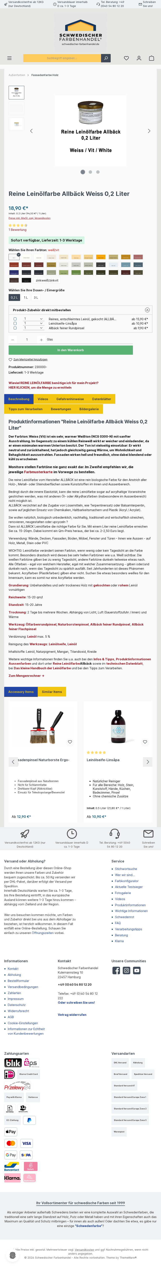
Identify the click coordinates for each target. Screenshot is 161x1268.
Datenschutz (17, 1005)
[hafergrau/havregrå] (51, 257)
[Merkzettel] (126, 58)
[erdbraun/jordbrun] (138, 272)
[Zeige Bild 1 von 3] (82, 172)
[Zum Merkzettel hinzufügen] (70, 742)
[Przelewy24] (17, 1086)
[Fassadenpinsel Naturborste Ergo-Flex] (43, 727)
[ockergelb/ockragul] (125, 257)
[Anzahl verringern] (13, 340)
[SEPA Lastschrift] (26, 1155)
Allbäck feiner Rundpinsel (66, 328)
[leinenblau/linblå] (125, 265)
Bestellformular (18, 981)
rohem (123, 585)
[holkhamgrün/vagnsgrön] (100, 272)
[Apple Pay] (10, 1132)
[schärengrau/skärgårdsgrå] (88, 265)
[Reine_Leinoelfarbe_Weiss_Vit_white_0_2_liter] (90, 130)
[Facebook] (116, 970)
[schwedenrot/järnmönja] (26, 265)
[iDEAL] (9, 1074)
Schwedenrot (124, 917)
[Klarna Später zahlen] (12, 1178)
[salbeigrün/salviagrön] (63, 272)
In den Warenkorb (70, 350)
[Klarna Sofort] (30, 1166)
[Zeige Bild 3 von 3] (98, 172)
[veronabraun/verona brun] (14, 280)
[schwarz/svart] (26, 280)
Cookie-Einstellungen (23, 1023)
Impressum (16, 999)
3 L (36, 297)
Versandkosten (84, 1249)
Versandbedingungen (23, 987)
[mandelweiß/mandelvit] (26, 257)
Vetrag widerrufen (72, 1014)
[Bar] (23, 1109)
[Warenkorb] (151, 58)
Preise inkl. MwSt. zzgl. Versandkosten (30, 218)
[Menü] (9, 58)
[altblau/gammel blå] (138, 265)
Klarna (119, 941)
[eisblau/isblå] (113, 265)
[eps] (31, 1063)
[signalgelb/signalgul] (100, 257)
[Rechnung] (10, 1109)
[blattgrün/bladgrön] (88, 272)
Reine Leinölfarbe (66, 663)
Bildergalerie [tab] (89, 409)
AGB (11, 1017)
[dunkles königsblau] (26, 272)
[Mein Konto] (139, 58)
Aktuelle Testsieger (129, 887)
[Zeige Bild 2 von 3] (90, 172)
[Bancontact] (11, 1166)
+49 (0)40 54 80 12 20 (75, 984)
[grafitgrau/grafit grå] (100, 265)
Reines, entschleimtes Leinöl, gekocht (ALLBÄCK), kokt (82, 319)
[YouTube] (137, 970)
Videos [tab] (43, 399)
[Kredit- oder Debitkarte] (18, 1143)
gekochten (101, 585)
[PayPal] (29, 1120)
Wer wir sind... (125, 875)
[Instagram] (126, 970)
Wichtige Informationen (131, 911)
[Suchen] (106, 58)
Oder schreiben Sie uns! (76, 1002)
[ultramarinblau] (14, 272)
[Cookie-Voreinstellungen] (12, 1255)
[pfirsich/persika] (76, 257)
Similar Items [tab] (52, 692)
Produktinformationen (130, 905)
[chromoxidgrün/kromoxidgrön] (76, 272)
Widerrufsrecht (18, 1011)
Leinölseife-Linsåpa (63, 323)
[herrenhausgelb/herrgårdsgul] (88, 257)
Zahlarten (14, 993)
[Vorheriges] (32, 131)
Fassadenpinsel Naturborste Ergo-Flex (40, 762)
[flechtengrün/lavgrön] (51, 272)
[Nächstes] (149, 131)
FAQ (118, 923)
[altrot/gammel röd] (38, 265)
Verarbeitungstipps (128, 929)
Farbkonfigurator (127, 881)
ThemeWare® (128, 1257)
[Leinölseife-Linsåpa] (118, 727)
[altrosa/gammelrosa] (138, 257)
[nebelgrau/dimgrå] (76, 265)
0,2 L (14, 297)
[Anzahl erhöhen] (41, 340)
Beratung (121, 935)
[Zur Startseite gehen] (80, 32)
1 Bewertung (17, 229)
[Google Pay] (10, 1155)
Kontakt (13, 968)
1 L (26, 297)
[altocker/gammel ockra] (51, 265)
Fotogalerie (123, 893)
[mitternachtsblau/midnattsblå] (38, 272)
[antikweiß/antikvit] (38, 257)
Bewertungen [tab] (61, 409)
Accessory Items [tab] (21, 692)
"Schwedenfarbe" (88, 1226)
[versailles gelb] (113, 257)
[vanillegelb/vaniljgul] (63, 257)
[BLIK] (13, 1063)
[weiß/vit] (14, 257)
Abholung (14, 974)
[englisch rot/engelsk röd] (14, 265)
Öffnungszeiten (43, 933)
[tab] (19, 399)
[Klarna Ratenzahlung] (29, 1178)
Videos (120, 899)
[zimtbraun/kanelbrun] (125, 272)
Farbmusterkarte (38, 472)
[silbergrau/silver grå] (63, 265)
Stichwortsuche (126, 869)
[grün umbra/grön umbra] (113, 272)
